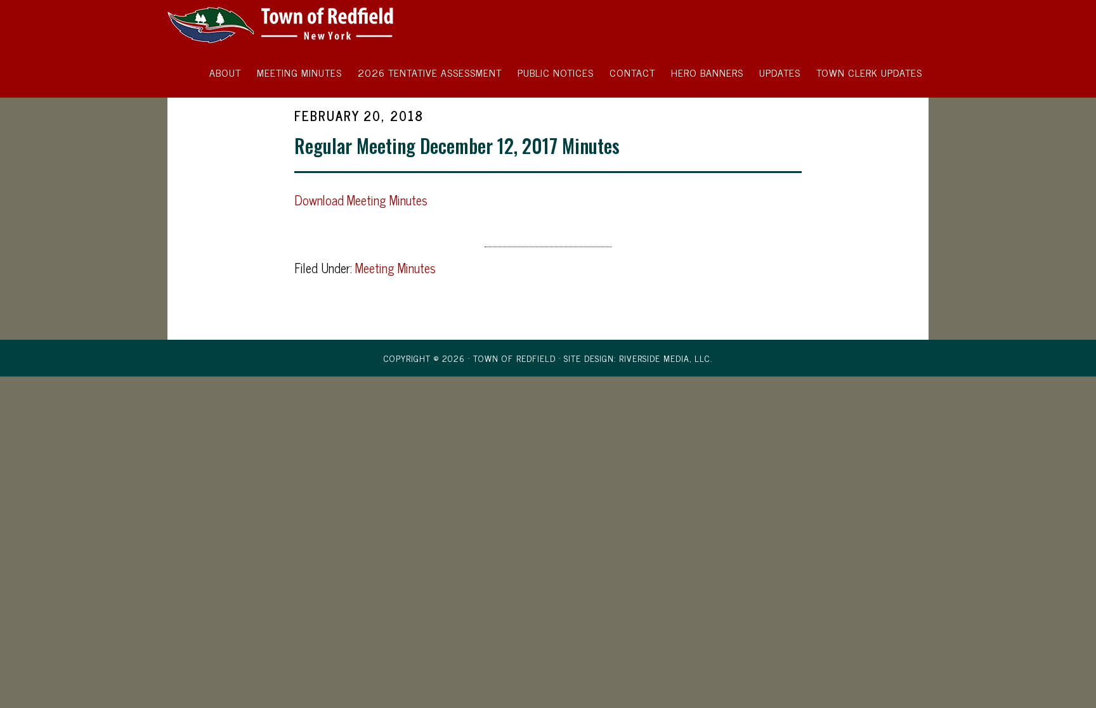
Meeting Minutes (395, 267)
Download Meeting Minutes (360, 200)
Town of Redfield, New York (281, 24)
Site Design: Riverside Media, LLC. (638, 358)
